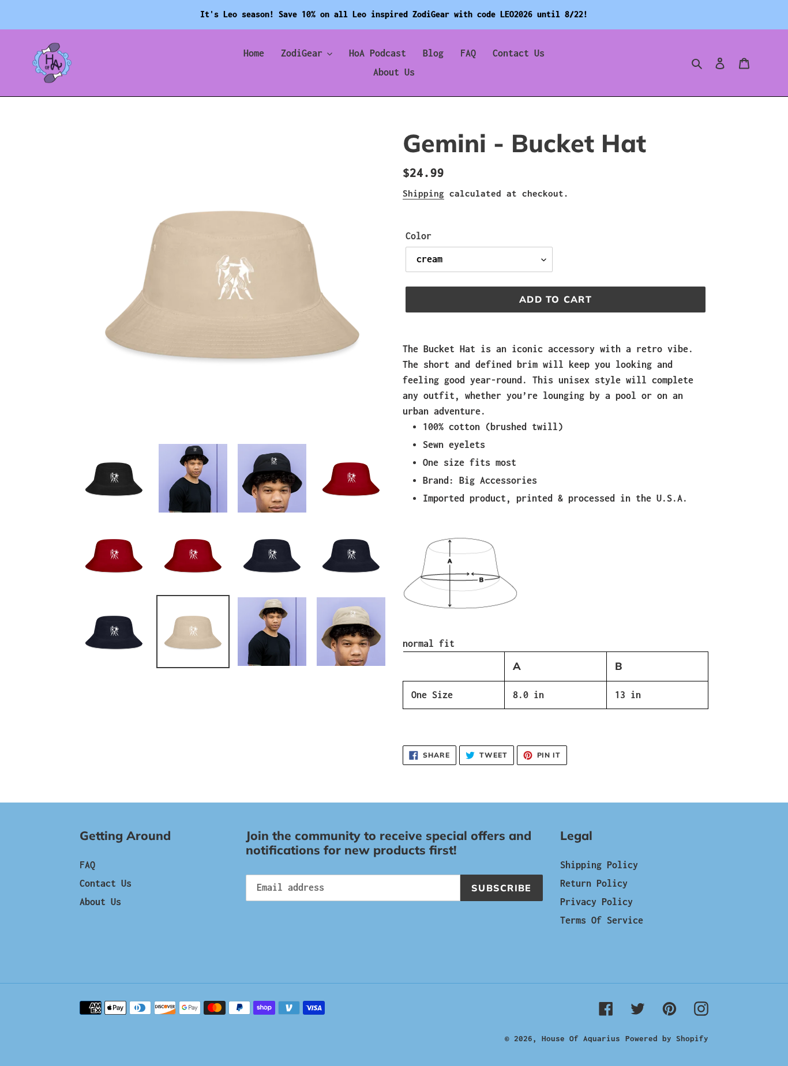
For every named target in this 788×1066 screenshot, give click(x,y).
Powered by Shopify (666, 1038)
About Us (100, 902)
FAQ (87, 865)
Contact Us (106, 883)
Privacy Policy (596, 902)
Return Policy (594, 883)
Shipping (423, 193)
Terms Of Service (601, 920)
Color (418, 236)
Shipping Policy (599, 865)
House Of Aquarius (581, 1038)
